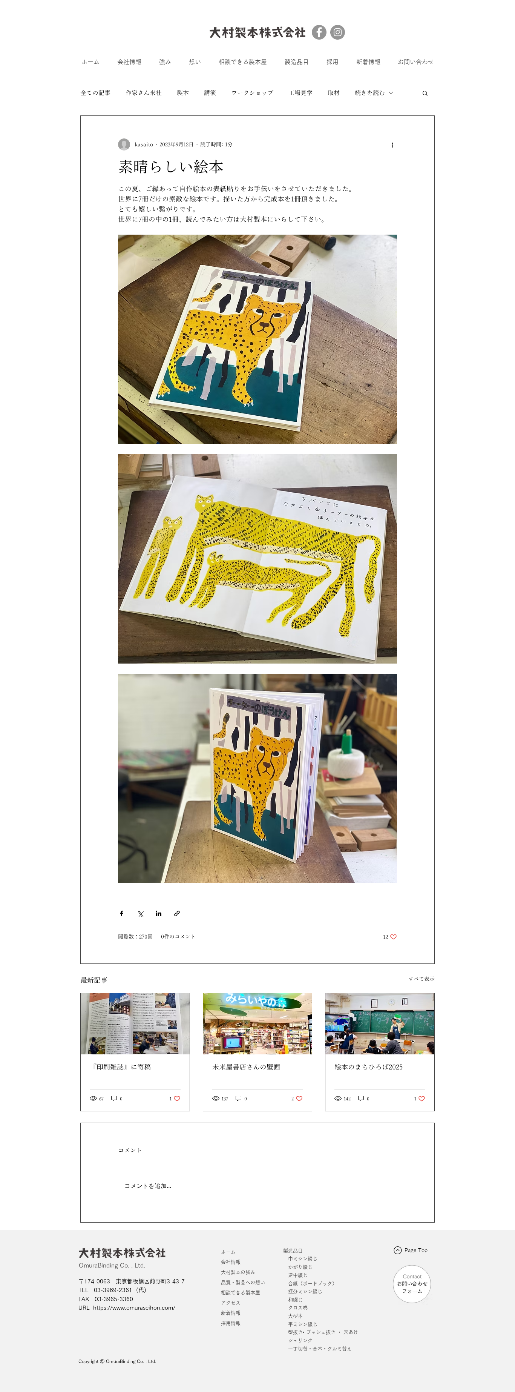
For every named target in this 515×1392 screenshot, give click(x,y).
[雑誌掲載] (135, 1023)
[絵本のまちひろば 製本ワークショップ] (379, 1023)
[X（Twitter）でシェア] (140, 913)
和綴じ (293, 1299)
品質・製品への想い (243, 1282)
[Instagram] (337, 32)
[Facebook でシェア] (121, 913)
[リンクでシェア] (177, 913)
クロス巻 (295, 1307)
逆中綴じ (298, 1275)
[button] (425, 93)
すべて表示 (421, 979)
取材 (334, 93)
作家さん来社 (144, 93)
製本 (183, 93)
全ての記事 (95, 93)
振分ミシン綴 (302, 1291)
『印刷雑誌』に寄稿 (120, 1066)
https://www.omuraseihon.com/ (134, 1308)
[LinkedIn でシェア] (158, 913)
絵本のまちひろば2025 (368, 1066)
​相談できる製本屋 (240, 1292)
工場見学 (300, 93)
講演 (210, 93)
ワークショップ (252, 93)
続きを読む (370, 93)
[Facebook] (319, 32)
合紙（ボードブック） (312, 1283)
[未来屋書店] (257, 1023)
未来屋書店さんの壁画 (246, 1066)
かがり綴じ (300, 1266)
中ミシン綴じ (302, 1258)
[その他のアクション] (392, 144)
